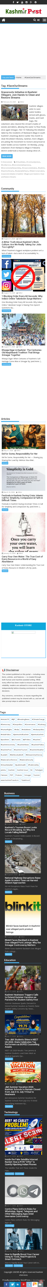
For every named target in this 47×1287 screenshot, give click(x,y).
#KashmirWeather (37, 750)
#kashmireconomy (8, 745)
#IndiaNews (26, 729)
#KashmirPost (6, 750)
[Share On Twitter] (12, 1284)
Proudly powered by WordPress (16, 1280)
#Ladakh (4, 755)
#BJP (13, 719)
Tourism (36, 775)
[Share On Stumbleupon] (35, 1284)
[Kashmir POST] (3, 20)
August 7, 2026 (12, 937)
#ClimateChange (38, 719)
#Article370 (5, 719)
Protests (19, 775)
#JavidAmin (5, 739)
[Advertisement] (23, 48)
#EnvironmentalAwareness (21, 165)
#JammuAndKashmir (21, 734)
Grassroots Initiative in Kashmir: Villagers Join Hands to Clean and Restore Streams (20, 95)
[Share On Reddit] (29, 1284)
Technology (19, 1174)
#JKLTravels (16, 739)
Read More (6, 156)
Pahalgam (39, 770)
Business (8, 842)
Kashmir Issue (22, 770)
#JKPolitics (27, 739)
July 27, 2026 (11, 1156)
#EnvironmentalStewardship (11, 168)
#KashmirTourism (20, 750)
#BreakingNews (23, 719)
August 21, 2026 (9, 239)
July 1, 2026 (11, 1084)
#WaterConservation (37, 171)
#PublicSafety (33, 765)
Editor (22, 102)
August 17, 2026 (9, 347)
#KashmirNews (23, 745)
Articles (5, 463)
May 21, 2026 (8, 450)
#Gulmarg (41, 724)
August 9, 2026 (12, 875)
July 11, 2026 (11, 1206)
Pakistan (4, 775)
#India (16, 729)
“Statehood (25, 780)
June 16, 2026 (11, 1251)
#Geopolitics (17, 724)
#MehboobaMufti (16, 755)
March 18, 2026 (9, 492)
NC (31, 770)
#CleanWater (20, 162)
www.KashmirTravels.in (10, 780)
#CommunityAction (33, 162)
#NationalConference (9, 760)
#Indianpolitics (38, 729)
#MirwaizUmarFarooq (34, 755)
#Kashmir (41, 168)
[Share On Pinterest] (23, 1284)
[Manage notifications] (41, 1282)
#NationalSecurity (26, 760)
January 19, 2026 (9, 553)
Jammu (3, 770)
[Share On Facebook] (6, 1284)
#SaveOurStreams (7, 171)
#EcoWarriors (6, 165)
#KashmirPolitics (37, 745)
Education (9, 1012)
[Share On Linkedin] (18, 1284)
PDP (11, 775)
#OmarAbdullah (7, 765)
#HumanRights (6, 729)
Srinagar (27, 775)
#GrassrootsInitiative (29, 168)
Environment (7, 162)
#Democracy (5, 724)
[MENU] (44, 20)
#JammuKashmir (37, 734)
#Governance (30, 724)
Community (6, 256)
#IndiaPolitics (6, 734)
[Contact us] (40, 1284)
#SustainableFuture (22, 171)
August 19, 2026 (9, 293)
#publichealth (20, 765)
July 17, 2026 (11, 991)
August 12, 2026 (12, 824)
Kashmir (11, 770)
